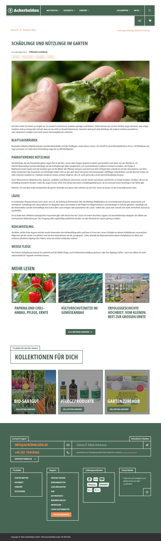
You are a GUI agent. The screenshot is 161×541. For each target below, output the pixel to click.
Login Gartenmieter (60, 509)
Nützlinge (16, 57)
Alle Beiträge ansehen (78, 332)
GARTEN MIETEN (21, 478)
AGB (52, 491)
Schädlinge (40, 57)
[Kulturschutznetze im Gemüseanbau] (80, 288)
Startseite (14, 30)
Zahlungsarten (58, 487)
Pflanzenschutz (28, 57)
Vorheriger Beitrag (125, 31)
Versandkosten (58, 482)
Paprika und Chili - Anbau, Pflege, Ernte (31, 310)
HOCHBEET (19, 482)
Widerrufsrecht (58, 500)
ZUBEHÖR (18, 487)
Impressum (56, 505)
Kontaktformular (23, 459)
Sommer (50, 57)
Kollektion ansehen (25, 409)
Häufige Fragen (58, 478)
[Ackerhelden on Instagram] (147, 492)
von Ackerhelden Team (19, 52)
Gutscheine (20, 491)
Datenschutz (57, 496)
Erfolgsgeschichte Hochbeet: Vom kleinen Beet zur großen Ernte (127, 312)
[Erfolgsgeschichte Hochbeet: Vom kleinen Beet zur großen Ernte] (127, 288)
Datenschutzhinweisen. (129, 452)
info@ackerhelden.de (31, 445)
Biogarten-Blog (29, 30)
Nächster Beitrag (142, 31)
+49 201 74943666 (27, 452)
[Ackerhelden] (23, 10)
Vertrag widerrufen (61, 515)
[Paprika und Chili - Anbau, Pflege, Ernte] (34, 288)
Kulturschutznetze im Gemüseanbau (79, 310)
